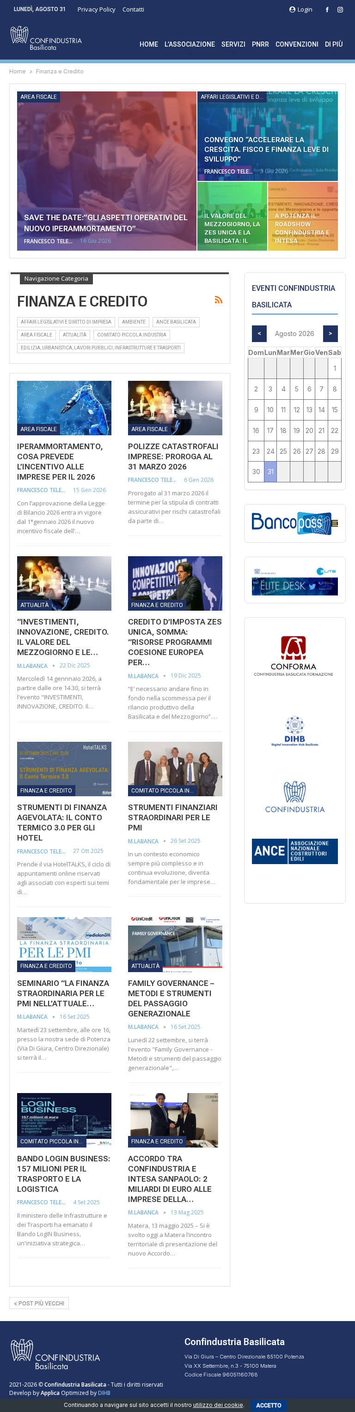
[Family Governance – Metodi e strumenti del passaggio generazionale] (175, 944)
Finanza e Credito (157, 605)
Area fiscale (38, 97)
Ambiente (134, 321)
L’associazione (190, 44)
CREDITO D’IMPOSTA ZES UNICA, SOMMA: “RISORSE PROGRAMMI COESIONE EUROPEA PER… (175, 642)
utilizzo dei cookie (218, 1404)
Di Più (334, 44)
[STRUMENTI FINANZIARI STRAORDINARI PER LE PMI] (175, 769)
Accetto (269, 1405)
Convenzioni (296, 44)
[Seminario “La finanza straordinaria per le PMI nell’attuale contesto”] (64, 944)
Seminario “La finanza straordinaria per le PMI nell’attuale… (63, 993)
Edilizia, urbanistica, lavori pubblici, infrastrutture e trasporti (101, 347)
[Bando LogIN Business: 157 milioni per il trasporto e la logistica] (64, 1120)
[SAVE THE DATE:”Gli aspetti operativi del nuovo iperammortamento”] (106, 171)
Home (149, 44)
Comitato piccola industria (131, 334)
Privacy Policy (97, 9)
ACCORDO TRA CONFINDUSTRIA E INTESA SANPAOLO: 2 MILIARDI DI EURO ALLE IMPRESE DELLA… (170, 1179)
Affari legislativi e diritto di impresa (234, 97)
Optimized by (69, 1393)
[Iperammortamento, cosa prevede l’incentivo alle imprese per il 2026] (64, 408)
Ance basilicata (176, 321)
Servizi (233, 44)
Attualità (74, 334)
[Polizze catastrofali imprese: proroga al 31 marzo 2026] (175, 408)
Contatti (133, 9)
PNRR (260, 44)
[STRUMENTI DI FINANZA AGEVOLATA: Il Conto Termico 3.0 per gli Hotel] (64, 769)
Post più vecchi (40, 1303)
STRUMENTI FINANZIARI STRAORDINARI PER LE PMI (173, 817)
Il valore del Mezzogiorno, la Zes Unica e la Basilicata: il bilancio (232, 232)
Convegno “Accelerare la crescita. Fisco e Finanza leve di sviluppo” (266, 149)
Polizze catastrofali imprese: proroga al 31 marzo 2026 (173, 456)
